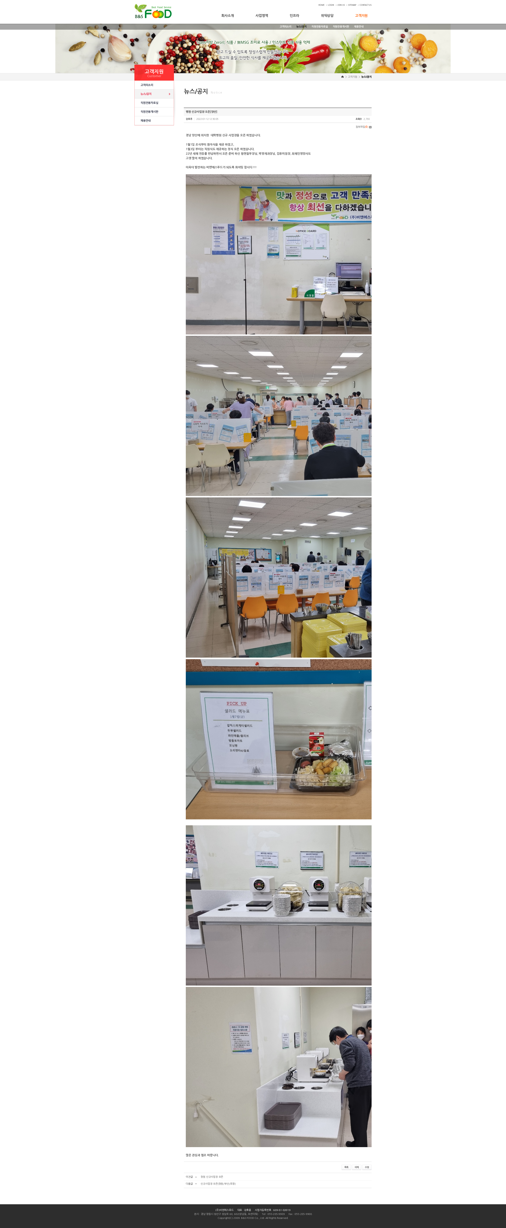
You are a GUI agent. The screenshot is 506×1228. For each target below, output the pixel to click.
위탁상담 (327, 15)
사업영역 (262, 15)
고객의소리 (285, 26)
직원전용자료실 (320, 26)
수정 (367, 1167)
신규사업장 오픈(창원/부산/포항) (218, 1184)
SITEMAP (352, 5)
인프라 (294, 15)
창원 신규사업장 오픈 (212, 1177)
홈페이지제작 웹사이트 (250, 1222)
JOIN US (341, 5)
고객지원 (361, 15)
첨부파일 (362, 127)
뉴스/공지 (301, 26)
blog (265, 1222)
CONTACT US (366, 5)
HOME (321, 5)
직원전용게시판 (341, 26)
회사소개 (227, 15)
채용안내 (358, 26)
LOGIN (331, 5)
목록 (346, 1167)
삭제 (357, 1167)
